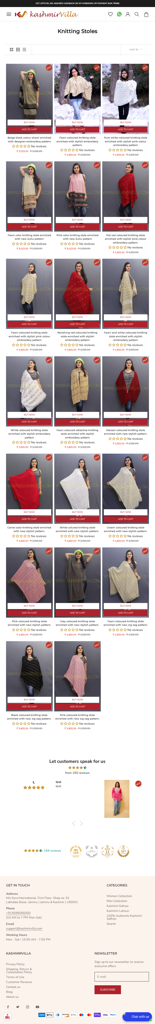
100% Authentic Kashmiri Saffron (124, 917)
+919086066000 (18, 913)
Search (111, 924)
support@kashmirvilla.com (24, 928)
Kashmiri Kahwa (117, 906)
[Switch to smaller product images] (18, 49)
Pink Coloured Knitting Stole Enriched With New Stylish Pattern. (29, 623)
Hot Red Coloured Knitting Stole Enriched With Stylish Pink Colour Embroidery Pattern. (125, 239)
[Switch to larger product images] (11, 49)
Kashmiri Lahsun (118, 911)
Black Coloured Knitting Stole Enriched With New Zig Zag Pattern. (29, 716)
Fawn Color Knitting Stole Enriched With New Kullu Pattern (29, 237)
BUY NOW (29, 122)
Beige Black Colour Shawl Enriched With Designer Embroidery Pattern (29, 139)
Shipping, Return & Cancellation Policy (19, 970)
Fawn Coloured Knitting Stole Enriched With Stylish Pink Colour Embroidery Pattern (29, 336)
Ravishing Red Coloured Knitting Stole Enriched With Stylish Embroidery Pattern (77, 336)
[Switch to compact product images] (24, 49)
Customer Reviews (19, 982)
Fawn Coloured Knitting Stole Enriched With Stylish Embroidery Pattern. (77, 141)
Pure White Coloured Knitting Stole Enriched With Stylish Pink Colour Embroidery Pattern (125, 141)
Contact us (13, 987)
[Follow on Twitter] (18, 1007)
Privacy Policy (15, 964)
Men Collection (117, 901)
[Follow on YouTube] (37, 1007)
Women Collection (119, 896)
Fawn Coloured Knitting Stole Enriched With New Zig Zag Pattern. (126, 623)
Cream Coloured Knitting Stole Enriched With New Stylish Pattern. (125, 529)
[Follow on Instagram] (27, 1007)
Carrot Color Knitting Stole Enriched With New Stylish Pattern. (29, 529)
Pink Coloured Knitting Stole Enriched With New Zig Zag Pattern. (77, 716)
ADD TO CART (29, 129)
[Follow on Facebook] (8, 1007)
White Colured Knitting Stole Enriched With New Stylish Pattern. (77, 529)
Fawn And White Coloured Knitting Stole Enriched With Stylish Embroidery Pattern (125, 336)
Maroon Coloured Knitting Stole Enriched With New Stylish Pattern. (125, 432)
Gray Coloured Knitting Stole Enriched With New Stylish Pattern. (77, 623)
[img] (77, 767)
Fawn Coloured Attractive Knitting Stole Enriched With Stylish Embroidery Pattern (77, 434)
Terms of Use (15, 977)
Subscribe (107, 990)
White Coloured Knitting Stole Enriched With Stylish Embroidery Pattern (29, 434)
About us (12, 997)
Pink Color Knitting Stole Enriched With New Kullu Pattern (77, 237)
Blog (9, 992)
